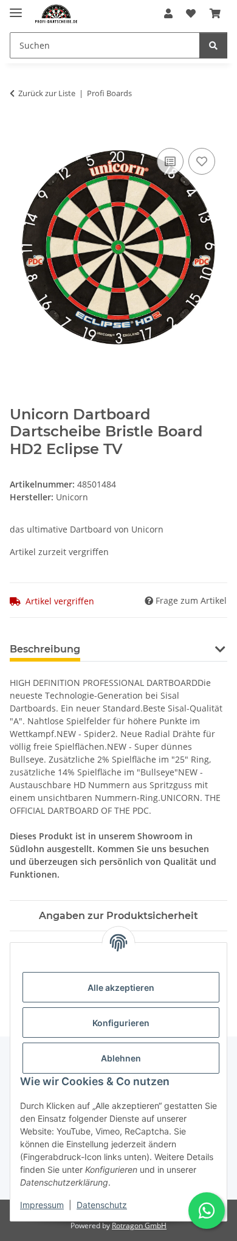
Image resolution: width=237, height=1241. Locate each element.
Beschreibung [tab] (45, 649)
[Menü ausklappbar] (16, 7)
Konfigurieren (120, 1023)
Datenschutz (102, 1205)
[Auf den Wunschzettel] (201, 161)
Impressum (42, 1205)
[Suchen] (213, 45)
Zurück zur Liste (46, 93)
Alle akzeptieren (121, 987)
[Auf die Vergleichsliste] (170, 161)
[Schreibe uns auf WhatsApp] (206, 1210)
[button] (168, 13)
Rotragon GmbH (139, 1225)
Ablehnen (121, 1058)
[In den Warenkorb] (19, 131)
